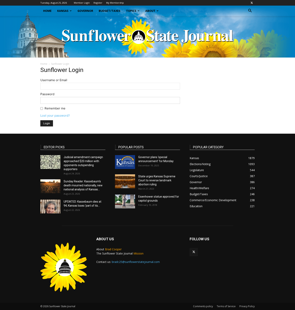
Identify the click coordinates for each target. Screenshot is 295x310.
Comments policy (203, 306)
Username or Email (53, 80)
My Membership (115, 2)
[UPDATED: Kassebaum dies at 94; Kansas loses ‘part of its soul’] (50, 206)
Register (98, 2)
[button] (250, 11)
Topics (131, 11)
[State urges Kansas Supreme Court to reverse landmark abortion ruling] (125, 181)
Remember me (55, 108)
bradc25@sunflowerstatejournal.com (136, 262)
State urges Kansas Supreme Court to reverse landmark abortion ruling (156, 180)
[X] (252, 3)
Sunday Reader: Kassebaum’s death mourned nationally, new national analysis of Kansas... (83, 185)
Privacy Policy (247, 306)
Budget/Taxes (109, 11)
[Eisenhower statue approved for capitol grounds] (125, 201)
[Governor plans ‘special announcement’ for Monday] (125, 162)
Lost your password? (55, 115)
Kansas (62, 11)
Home (47, 11)
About (150, 11)
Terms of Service (226, 306)
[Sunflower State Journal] (147, 37)
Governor (85, 11)
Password (47, 94)
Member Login (82, 2)
